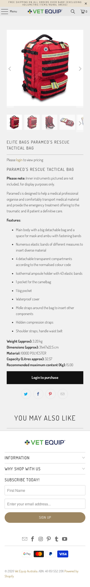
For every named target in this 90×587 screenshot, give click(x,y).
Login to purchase (45, 377)
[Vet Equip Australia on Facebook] (32, 539)
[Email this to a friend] (63, 394)
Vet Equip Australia (26, 571)
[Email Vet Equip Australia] (24, 539)
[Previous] (10, 69)
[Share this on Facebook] (38, 394)
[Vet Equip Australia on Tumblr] (56, 539)
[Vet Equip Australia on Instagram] (40, 539)
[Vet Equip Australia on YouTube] (64, 539)
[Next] (80, 69)
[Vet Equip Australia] (45, 11)
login (19, 160)
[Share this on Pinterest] (50, 394)
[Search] (73, 11)
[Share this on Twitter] (26, 394)
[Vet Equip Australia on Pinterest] (48, 539)
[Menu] (2, 11)
